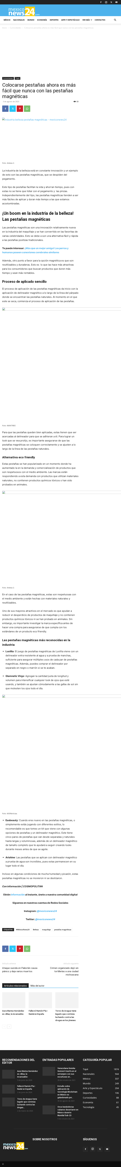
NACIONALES (19, 20)
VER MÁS (86, 20)
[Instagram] (106, 2)
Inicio (4, 27)
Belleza (36, 929)
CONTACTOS (100, 20)
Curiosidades (15, 27)
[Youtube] (116, 2)
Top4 (17, 78)
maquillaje (46, 929)
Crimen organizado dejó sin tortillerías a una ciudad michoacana (64, 971)
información (18, 894)
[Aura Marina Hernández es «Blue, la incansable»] (13, 1000)
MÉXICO (7, 20)
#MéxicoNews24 (22, 929)
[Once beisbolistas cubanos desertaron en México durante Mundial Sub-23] (49, 1109)
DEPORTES (54, 20)
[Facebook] (100, 2)
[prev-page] (4, 1027)
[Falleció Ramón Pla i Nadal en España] (40, 1000)
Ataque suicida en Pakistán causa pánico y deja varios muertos (19, 970)
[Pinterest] (20, 108)
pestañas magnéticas (62, 929)
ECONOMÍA (42, 20)
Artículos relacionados (15, 985)
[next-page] (9, 1027)
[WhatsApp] (27, 108)
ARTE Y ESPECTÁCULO (70, 20)
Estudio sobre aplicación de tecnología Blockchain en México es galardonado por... (67, 1092)
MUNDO (30, 20)
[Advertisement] (60, 53)
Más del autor (37, 985)
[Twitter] (111, 2)
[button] (115, 20)
